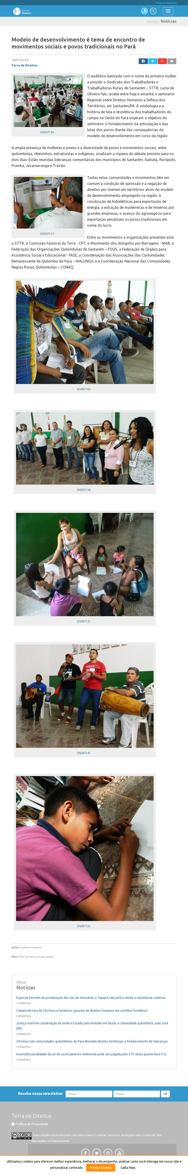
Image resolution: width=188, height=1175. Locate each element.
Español (172, 3)
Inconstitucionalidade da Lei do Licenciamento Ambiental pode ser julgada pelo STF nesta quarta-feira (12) (91, 1054)
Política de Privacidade (31, 1124)
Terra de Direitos (24, 65)
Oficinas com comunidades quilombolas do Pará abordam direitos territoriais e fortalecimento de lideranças (92, 1041)
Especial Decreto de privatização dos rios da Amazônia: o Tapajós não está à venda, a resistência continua (90, 998)
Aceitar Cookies (101, 1167)
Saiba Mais (128, 1167)
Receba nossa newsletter (41, 1093)
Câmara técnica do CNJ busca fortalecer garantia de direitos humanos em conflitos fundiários (82, 1010)
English (160, 3)
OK (165, 1093)
